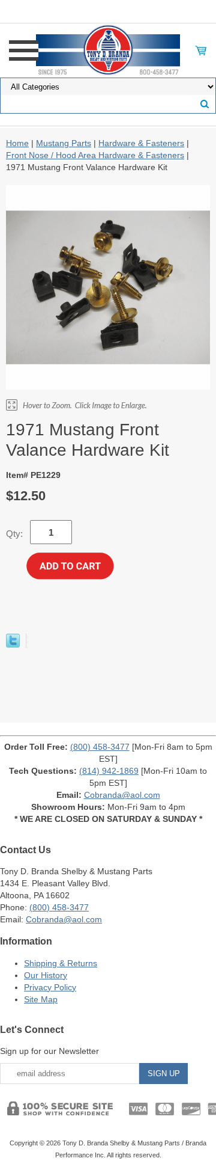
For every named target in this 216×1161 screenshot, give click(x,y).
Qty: (14, 533)
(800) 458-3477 (100, 747)
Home (17, 143)
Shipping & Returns (60, 963)
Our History (45, 975)
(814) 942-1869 (109, 771)
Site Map (41, 999)
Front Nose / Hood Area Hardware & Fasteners (95, 155)
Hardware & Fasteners (141, 143)
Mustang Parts (63, 143)
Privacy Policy (50, 987)
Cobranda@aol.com (122, 795)
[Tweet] (13, 644)
